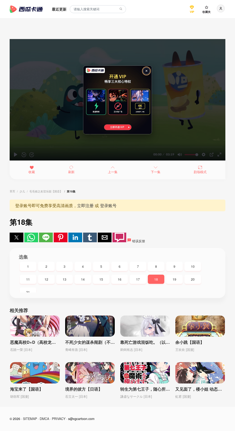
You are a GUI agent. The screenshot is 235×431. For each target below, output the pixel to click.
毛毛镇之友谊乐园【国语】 (45, 191)
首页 (12, 191)
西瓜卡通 (26, 9)
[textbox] (98, 9)
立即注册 (85, 205)
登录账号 (108, 205)
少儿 (22, 191)
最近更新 (59, 9)
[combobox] (98, 9)
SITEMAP (30, 418)
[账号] (220, 8)
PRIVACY (58, 418)
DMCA (44, 418)
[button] (16, 237)
